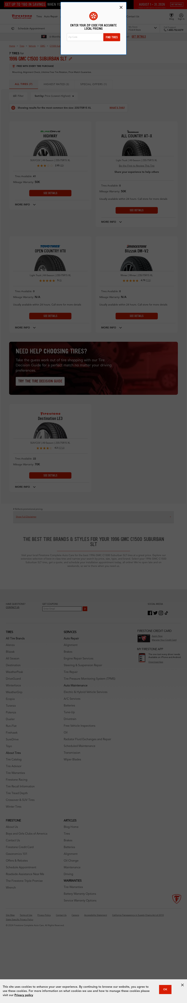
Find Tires (112, 37)
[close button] (182, 985)
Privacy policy (23, 995)
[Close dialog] (121, 7)
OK (165, 989)
